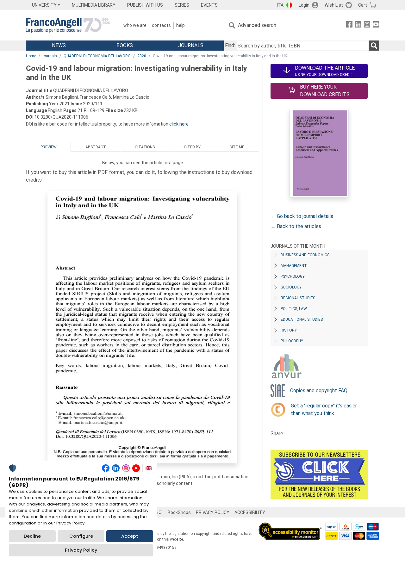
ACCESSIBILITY (249, 512)
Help (180, 25)
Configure (81, 536)
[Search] (374, 45)
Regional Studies (298, 298)
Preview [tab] (48, 147)
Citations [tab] (145, 147)
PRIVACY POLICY (212, 512)
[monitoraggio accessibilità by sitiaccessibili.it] (290, 526)
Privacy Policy (81, 550)
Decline (32, 536)
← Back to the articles (296, 226)
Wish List (334, 5)
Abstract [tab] (95, 147)
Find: (230, 45)
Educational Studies (302, 319)
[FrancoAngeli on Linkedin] (358, 25)
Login (304, 5)
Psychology (293, 276)
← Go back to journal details (302, 216)
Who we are (134, 25)
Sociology (291, 287)
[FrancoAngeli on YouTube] (376, 25)
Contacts (161, 25)
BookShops (179, 512)
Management (294, 265)
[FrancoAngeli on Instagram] (367, 25)
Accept (129, 536)
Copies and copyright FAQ (318, 390)
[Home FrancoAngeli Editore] (68, 25)
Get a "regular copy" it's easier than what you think (324, 409)
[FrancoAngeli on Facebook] (349, 25)
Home (31, 56)
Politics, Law (294, 309)
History (289, 330)
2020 (141, 56)
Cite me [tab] (236, 147)
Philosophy (292, 341)
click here (179, 124)
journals (50, 56)
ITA (280, 5)
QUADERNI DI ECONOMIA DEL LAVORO (97, 56)
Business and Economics (305, 255)
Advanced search (257, 25)
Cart (362, 5)
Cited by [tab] (192, 147)
